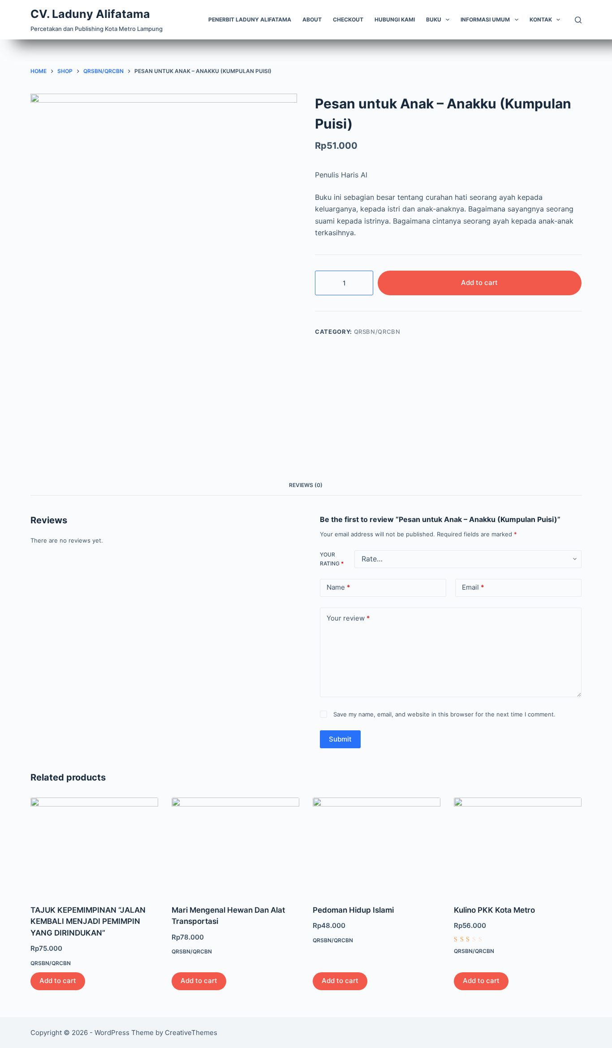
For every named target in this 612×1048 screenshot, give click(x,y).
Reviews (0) (306, 485)
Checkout (348, 19)
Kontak (541, 19)
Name (338, 587)
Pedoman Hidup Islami (353, 910)
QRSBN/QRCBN (377, 331)
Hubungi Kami (395, 19)
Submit (340, 739)
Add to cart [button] (57, 980)
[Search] (578, 20)
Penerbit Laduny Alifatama (249, 19)
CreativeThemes (191, 1032)
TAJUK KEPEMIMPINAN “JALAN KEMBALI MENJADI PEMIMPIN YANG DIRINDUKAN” (88, 921)
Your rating (332, 559)
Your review (348, 618)
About (312, 19)
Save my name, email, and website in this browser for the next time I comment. (444, 714)
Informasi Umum (485, 19)
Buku (433, 19)
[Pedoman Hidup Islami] (376, 845)
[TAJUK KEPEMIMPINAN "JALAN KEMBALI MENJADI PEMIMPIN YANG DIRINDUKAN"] (94, 845)
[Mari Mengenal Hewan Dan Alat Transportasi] (235, 845)
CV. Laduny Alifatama (90, 14)
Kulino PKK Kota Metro (494, 910)
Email (473, 587)
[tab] (306, 485)
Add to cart (479, 282)
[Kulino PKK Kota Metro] (518, 845)
